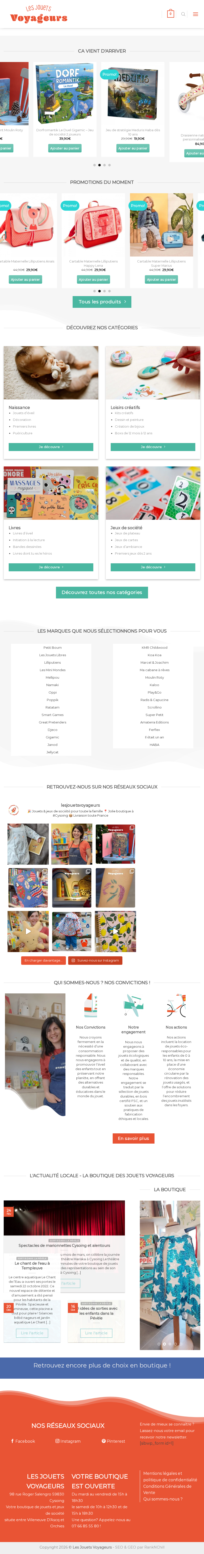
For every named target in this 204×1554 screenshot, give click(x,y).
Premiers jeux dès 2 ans (133, 553)
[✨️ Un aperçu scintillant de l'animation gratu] (115, 887)
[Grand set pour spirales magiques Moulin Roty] (170, 93)
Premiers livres (24, 426)
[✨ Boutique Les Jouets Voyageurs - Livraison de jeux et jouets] (63, 14)
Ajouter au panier (34, 153)
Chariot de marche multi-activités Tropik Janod (102, 132)
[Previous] (10, 104)
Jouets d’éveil (23, 413)
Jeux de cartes (126, 540)
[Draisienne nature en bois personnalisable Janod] (34, 96)
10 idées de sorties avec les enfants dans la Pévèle (96, 1313)
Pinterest (115, 1441)
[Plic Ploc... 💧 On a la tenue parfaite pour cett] (72, 931)
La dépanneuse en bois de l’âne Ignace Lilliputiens (170, 263)
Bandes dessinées (27, 547)
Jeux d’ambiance (128, 547)
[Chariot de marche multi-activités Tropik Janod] (102, 93)
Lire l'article (64, 1283)
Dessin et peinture (129, 420)
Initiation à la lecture (29, 540)
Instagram (70, 1441)
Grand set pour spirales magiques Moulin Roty (170, 132)
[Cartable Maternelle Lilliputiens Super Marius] (34, 225)
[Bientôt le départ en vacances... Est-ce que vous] (28, 931)
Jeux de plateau (127, 533)
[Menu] (196, 14)
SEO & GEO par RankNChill (139, 1547)
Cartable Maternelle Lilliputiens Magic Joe (102, 263)
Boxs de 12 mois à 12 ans (133, 433)
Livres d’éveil (23, 533)
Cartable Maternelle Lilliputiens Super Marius (34, 263)
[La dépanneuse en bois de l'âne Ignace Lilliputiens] (170, 225)
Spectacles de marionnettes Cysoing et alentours (64, 1245)
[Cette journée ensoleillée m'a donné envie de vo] (115, 931)
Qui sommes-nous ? (163, 1499)
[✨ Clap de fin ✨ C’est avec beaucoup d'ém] (72, 844)
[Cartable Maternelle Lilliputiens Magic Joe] (102, 225)
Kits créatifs (124, 413)
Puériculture (22, 433)
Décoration (22, 420)
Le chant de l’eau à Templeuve (32, 1265)
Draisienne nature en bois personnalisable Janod (34, 137)
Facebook (24, 1441)
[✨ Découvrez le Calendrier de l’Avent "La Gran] (115, 844)
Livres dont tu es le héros (32, 553)
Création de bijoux (129, 426)
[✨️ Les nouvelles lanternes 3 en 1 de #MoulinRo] (72, 887)
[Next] (193, 104)
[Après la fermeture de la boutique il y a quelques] (28, 844)
